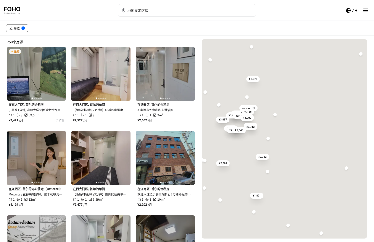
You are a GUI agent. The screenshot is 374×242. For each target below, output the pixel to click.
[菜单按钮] (366, 10)
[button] (247, 112)
